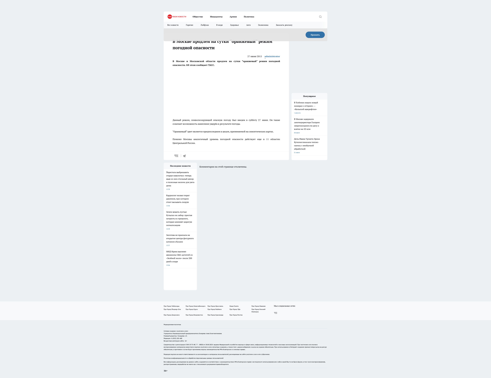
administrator (272, 56)
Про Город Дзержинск (172, 315)
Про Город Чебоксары (171, 306)
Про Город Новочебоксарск (195, 306)
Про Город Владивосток (194, 315)
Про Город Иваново (259, 306)
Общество (198, 16)
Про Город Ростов (236, 315)
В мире (219, 25)
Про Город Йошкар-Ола (172, 309)
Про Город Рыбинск (215, 309)
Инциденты (216, 16)
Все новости (172, 25)
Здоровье (234, 25)
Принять (315, 35)
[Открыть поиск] (320, 16)
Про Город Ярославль (215, 306)
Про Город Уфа (235, 309)
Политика (249, 16)
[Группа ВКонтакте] (275, 312)
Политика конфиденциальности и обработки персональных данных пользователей (193, 358)
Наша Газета (234, 306)
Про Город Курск (192, 309)
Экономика (263, 25)
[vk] (176, 156)
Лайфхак (205, 25)
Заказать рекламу (284, 25)
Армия (233, 16)
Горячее (189, 25)
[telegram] (185, 156)
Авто (248, 25)
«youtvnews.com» (182, 331)
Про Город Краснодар (215, 315)
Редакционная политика (172, 324)
